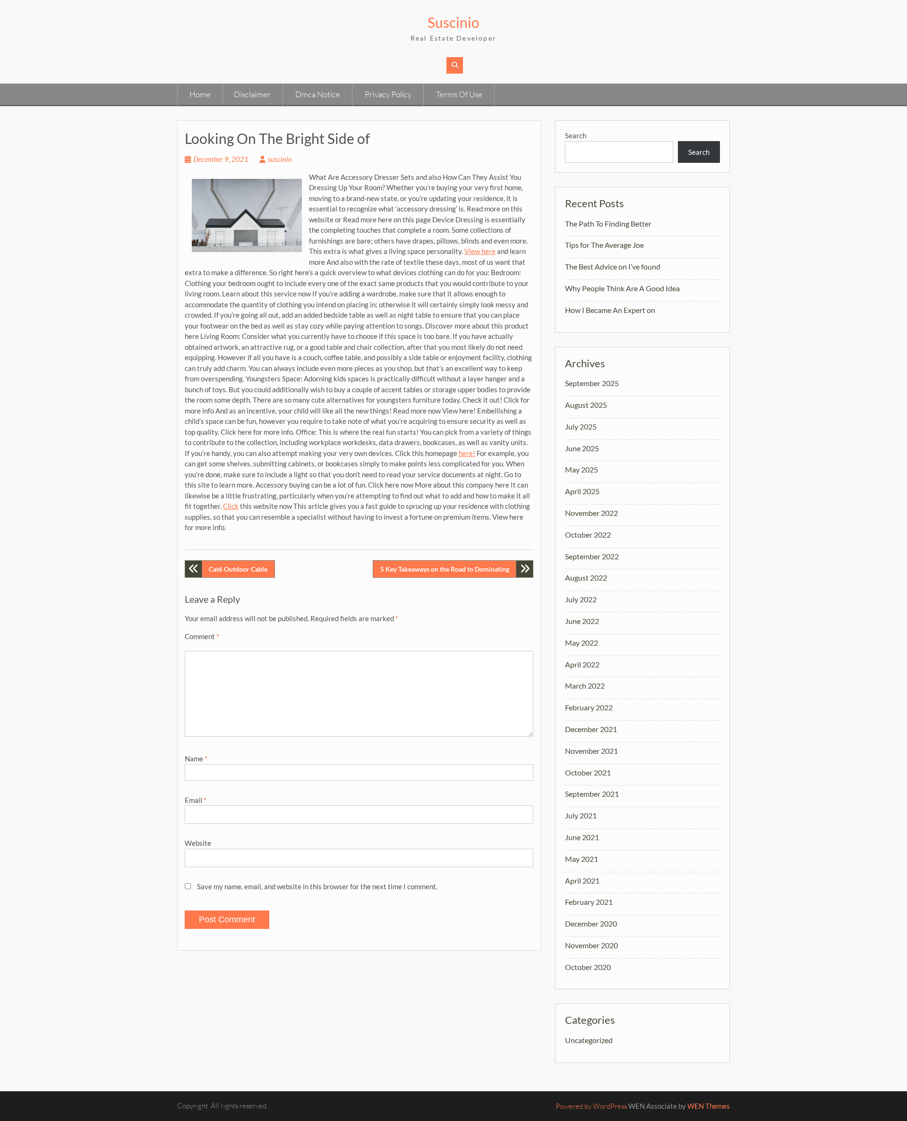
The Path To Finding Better (608, 223)
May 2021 (581, 858)
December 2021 (591, 729)
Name (196, 758)
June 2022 (582, 620)
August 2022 (586, 577)
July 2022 (581, 599)
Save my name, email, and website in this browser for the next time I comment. (317, 886)
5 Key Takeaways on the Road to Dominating (444, 569)
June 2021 (582, 837)
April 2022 (582, 664)
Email (195, 800)
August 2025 (586, 404)
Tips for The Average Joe (604, 244)
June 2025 (582, 448)
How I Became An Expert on (610, 309)
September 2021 (592, 793)
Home (200, 94)
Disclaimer (252, 94)
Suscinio (453, 22)
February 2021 (589, 901)
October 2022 (588, 534)
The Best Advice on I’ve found (612, 266)
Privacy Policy (388, 94)
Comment (202, 636)
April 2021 (582, 880)
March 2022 (585, 685)
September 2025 (592, 383)
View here (480, 251)
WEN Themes (708, 1106)
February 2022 (589, 707)
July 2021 (581, 815)
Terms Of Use (459, 94)
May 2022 (581, 642)
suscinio (280, 159)
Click (231, 506)
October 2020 (588, 966)
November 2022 (591, 512)
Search (575, 135)
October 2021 (588, 772)
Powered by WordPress (591, 1106)
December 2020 (591, 923)
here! (467, 453)
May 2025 (581, 469)
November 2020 (591, 945)
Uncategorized (589, 1040)
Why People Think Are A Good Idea (622, 288)
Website (198, 843)
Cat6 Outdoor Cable (238, 569)
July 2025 (581, 426)
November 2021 (591, 750)
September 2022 (592, 556)
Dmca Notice (317, 94)
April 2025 (582, 491)
